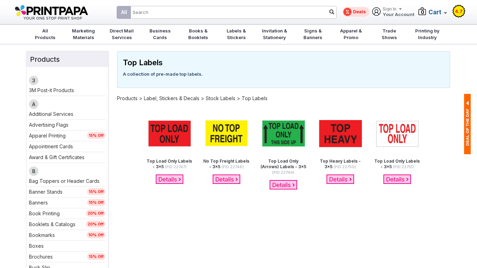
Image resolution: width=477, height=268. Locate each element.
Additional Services (51, 114)
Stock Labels (220, 98)
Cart (434, 12)
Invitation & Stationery (274, 34)
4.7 (459, 11)
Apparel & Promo (351, 34)
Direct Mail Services (122, 34)
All (124, 12)
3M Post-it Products (51, 90)
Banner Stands (46, 192)
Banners (38, 203)
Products (127, 98)
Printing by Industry (427, 34)
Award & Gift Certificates (57, 157)
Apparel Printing (47, 136)
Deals (359, 11)
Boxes (36, 246)
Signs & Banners (312, 34)
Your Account (398, 12)
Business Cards (160, 34)
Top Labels (254, 98)
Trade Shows (389, 34)
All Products (45, 34)
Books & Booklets (198, 34)
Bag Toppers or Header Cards (64, 181)
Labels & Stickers (236, 34)
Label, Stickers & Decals (172, 98)
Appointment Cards (51, 146)
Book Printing (44, 213)
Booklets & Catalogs (52, 224)
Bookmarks (42, 235)
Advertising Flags (48, 125)
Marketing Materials (83, 34)
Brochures (41, 257)
